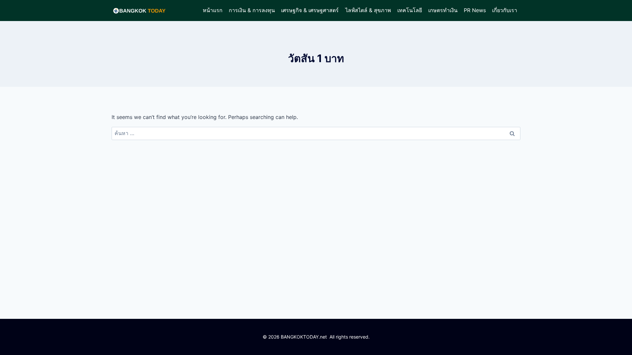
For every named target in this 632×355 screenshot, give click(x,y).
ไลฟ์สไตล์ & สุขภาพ (368, 10)
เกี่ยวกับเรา (504, 10)
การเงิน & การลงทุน (252, 10)
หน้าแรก (213, 10)
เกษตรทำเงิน (443, 10)
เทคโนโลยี (409, 10)
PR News (475, 10)
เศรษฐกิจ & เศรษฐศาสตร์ (310, 10)
